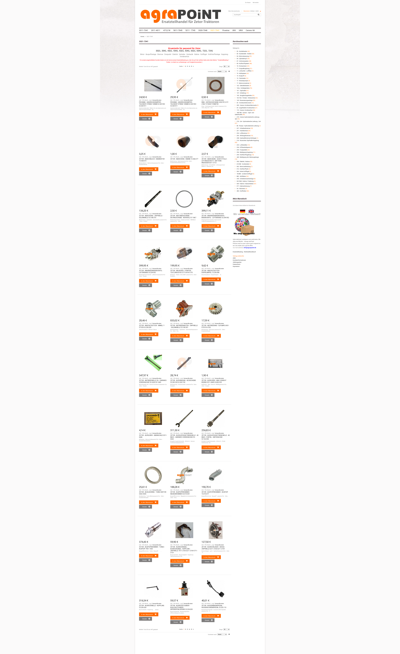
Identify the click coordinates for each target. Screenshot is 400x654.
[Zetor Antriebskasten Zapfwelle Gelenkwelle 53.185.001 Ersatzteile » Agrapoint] (184, 309)
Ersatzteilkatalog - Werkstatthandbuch (244, 252)
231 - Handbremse (242, 130)
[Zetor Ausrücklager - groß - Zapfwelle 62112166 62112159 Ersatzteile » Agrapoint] (215, 530)
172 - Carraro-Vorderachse (244, 110)
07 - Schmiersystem (242, 61)
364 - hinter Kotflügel (243, 171)
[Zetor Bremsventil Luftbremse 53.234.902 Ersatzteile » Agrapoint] (153, 254)
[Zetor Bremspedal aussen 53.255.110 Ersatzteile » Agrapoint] (215, 589)
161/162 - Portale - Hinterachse (246, 98)
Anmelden (256, 2)
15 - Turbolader (241, 78)
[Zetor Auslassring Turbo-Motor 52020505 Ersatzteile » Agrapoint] (153, 475)
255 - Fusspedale (242, 150)
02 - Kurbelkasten (242, 51)
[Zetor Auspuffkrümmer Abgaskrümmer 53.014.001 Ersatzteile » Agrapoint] (184, 475)
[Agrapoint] (180, 16)
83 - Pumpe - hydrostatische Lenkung (248, 126)
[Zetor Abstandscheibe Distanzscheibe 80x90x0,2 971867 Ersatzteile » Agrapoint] (184, 199)
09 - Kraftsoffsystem (243, 63)
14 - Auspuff (240, 76)
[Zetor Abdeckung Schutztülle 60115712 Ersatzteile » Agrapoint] (215, 142)
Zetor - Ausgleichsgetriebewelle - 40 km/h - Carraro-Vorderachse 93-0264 (184, 437)
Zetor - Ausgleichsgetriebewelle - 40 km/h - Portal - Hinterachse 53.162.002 (216, 437)
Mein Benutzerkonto (234, 11)
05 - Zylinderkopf (242, 58)
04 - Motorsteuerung (243, 56)
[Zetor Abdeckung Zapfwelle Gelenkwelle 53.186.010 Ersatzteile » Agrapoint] (153, 199)
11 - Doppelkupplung (243, 68)
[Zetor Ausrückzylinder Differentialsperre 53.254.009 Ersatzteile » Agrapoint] (184, 589)
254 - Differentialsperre (243, 147)
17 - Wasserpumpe (242, 80)
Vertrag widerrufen (238, 256)
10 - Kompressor (242, 66)
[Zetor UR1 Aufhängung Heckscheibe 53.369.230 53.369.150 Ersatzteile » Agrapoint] (184, 363)
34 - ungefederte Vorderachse (246, 108)
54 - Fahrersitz (241, 188)
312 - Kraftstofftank (242, 169)
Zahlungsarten (237, 262)
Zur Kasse (248, 2)
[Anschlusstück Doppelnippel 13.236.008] (215, 254)
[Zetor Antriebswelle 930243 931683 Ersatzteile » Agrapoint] (153, 363)
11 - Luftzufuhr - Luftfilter (244, 71)
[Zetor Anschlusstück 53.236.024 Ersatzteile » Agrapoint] (153, 309)
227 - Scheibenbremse (243, 128)
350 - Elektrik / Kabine (243, 161)
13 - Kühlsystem (241, 73)
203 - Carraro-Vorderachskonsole (247, 105)
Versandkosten (156, 100)
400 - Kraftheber (241, 191)
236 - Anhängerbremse (243, 135)
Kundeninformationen (239, 260)
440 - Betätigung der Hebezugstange (248, 157)
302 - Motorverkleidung (244, 166)
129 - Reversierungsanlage (244, 100)
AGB (234, 258)
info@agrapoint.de (250, 247)
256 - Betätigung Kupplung (245, 152)
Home (142, 36)
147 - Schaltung (241, 93)
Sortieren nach (212, 71)
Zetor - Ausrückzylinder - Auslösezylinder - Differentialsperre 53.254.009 (181, 607)
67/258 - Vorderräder (243, 164)
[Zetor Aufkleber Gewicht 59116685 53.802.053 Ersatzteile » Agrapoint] (215, 363)
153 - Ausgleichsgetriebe (244, 95)
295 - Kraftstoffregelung (244, 155)
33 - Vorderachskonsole (244, 103)
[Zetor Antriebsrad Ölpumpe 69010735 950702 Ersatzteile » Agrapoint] (215, 309)
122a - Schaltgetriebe (243, 88)
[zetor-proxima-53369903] (153, 85)
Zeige (220, 66)
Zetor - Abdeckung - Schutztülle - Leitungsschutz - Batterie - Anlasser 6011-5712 (215, 161)
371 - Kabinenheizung (243, 186)
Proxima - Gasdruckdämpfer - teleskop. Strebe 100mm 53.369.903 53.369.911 (152, 104)
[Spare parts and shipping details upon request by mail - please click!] (244, 216)
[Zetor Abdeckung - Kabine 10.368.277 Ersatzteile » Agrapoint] (184, 142)
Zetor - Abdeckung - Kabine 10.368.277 (184, 159)
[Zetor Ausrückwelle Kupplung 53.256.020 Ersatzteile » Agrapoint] (153, 589)
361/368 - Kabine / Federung (245, 181)
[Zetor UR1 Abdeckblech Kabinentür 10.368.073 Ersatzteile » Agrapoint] (153, 142)
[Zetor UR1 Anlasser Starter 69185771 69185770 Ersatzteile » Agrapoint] (184, 254)
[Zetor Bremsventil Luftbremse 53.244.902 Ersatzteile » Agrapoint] (215, 199)
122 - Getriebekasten (243, 85)
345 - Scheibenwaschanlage (245, 178)
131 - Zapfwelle (241, 90)
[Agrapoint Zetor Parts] (251, 210)
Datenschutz (236, 264)
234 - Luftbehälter (242, 145)
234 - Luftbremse (242, 133)
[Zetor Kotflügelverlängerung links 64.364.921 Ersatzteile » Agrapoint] (215, 475)
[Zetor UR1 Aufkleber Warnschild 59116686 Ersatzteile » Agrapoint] (153, 418)
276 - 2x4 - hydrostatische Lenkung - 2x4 (249, 121)
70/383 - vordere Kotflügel (244, 174)
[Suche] (258, 14)
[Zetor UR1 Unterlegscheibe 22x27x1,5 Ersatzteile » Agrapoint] (215, 85)
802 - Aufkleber (241, 176)
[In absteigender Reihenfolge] (229, 71)
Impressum (236, 266)
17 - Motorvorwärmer (243, 83)
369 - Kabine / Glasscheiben (245, 183)
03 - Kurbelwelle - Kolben (244, 53)
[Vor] (193, 66)
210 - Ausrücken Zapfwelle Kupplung (248, 140)
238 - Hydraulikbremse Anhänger (246, 138)
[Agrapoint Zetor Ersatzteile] (242, 210)
